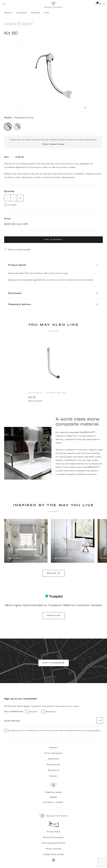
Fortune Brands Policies (53, 843)
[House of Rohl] (53, 785)
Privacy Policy (53, 831)
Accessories (22, 13)
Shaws (53, 797)
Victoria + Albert (53, 802)
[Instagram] (53, 860)
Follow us (53, 573)
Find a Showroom (53, 753)
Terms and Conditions (53, 837)
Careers (53, 776)
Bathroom (8, 13)
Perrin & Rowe (53, 792)
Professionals (53, 764)
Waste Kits (35, 13)
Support (53, 747)
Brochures (53, 759)
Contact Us (53, 770)
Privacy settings (53, 849)
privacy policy (94, 730)
